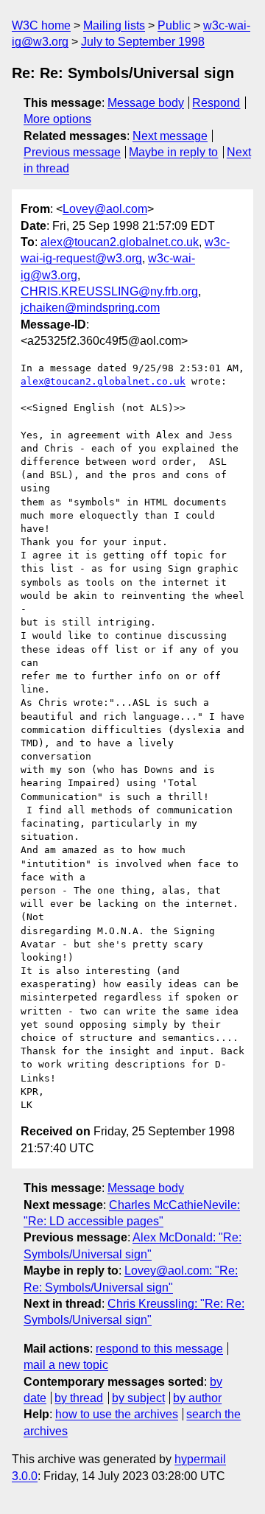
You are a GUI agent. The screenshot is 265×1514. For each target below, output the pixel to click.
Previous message (72, 152)
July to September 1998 (143, 41)
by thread (78, 1398)
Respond (216, 103)
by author (197, 1398)
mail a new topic (66, 1365)
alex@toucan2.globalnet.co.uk (119, 242)
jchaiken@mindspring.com (90, 307)
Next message (170, 136)
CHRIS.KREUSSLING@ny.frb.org (109, 291)
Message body (145, 103)
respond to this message (159, 1348)
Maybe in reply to (173, 152)
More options (57, 119)
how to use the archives (116, 1414)
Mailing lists (114, 25)
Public (174, 25)
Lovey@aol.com (105, 209)
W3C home (41, 25)
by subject (138, 1398)
